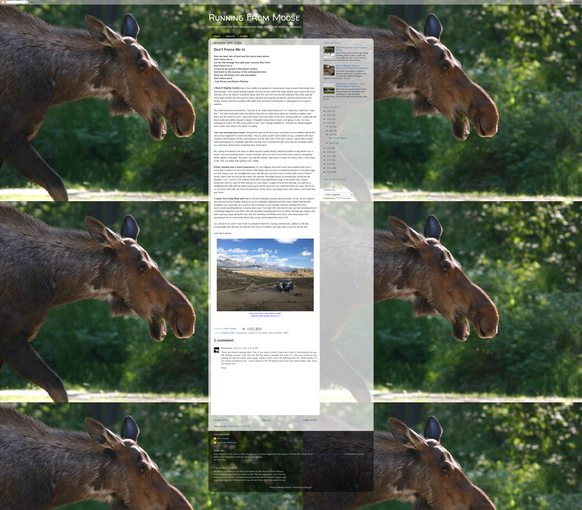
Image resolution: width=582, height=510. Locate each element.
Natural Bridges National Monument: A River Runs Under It (352, 67)
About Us (230, 36)
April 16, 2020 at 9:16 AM (246, 348)
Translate (346, 198)
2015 (329, 164)
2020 (329, 123)
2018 (329, 152)
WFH (286, 333)
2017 (329, 156)
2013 (329, 172)
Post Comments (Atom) (238, 426)
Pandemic (263, 333)
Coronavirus (241, 333)
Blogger (308, 487)
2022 (329, 119)
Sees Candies (230, 179)
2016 (329, 160)
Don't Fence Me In (337, 138)
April (331, 134)
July (331, 126)
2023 (329, 115)
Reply (224, 368)
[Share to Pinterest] (260, 328)
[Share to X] (254, 328)
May (331, 131)
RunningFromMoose (226, 442)
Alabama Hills (227, 333)
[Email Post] (243, 328)
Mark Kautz (227, 348)
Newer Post (221, 420)
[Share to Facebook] (257, 328)
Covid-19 (252, 333)
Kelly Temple (223, 438)
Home (217, 36)
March (332, 143)
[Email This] (248, 328)
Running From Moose (254, 17)
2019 (329, 148)
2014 (329, 168)
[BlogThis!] (251, 328)
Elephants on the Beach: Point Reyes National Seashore (350, 85)
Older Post (310, 420)
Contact (244, 36)
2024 (329, 111)
